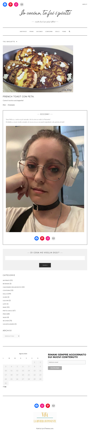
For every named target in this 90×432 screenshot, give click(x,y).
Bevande (6, 284)
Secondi (39, 31)
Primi (32, 31)
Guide (5, 297)
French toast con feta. (18, 96)
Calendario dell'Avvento (12, 287)
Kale (37, 428)
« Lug (4, 386)
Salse (5, 317)
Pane (64, 31)
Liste (4, 304)
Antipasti (23, 31)
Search (45, 265)
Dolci (57, 31)
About (84, 4)
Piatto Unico (7, 311)
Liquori (5, 300)
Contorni (49, 31)
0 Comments (11, 105)
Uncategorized (8, 324)
